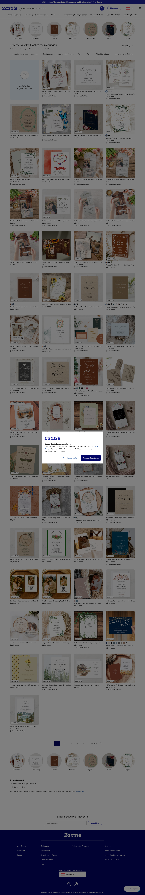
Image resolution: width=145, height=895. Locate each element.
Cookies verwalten (70, 458)
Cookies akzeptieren (90, 458)
